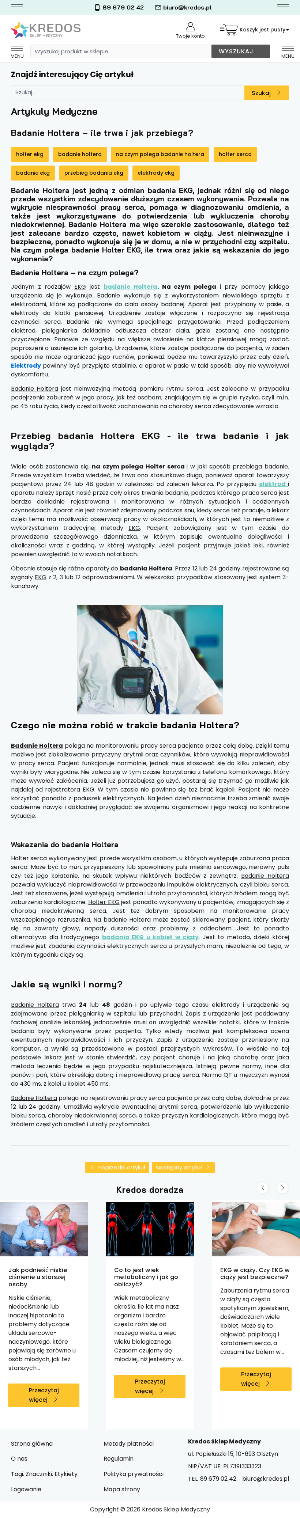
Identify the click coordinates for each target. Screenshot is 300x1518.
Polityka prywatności (134, 1474)
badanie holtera (80, 154)
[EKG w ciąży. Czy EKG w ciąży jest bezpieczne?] (256, 1229)
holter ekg (30, 154)
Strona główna (32, 1443)
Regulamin (119, 1458)
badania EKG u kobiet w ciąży (150, 937)
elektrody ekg (156, 173)
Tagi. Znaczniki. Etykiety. (45, 1474)
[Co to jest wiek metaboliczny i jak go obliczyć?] (150, 1229)
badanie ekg (33, 173)
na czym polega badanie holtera (160, 154)
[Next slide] (282, 1188)
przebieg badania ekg (93, 173)
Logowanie (26, 1489)
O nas (19, 1458)
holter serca (235, 154)
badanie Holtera (130, 286)
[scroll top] (288, 1506)
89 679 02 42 (123, 7)
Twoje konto (190, 36)
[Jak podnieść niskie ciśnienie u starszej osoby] (44, 1229)
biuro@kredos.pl (187, 7)
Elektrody (26, 365)
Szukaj (261, 93)
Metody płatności (129, 1443)
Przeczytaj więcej (44, 1395)
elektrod (273, 484)
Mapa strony (122, 1489)
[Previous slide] (262, 1188)
